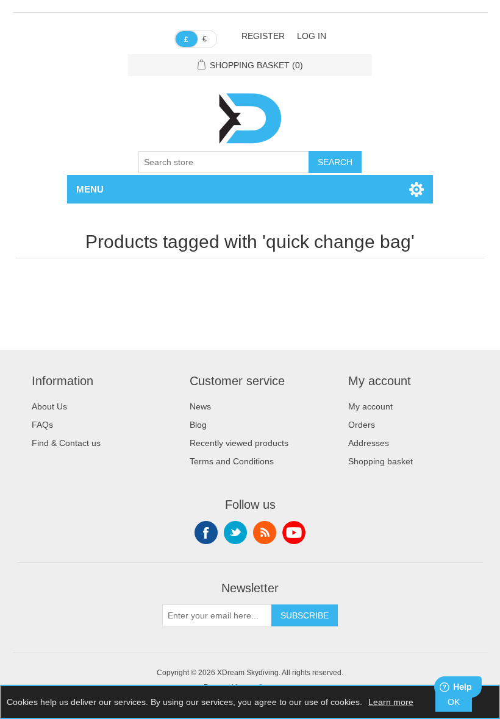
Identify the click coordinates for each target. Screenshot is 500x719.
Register (263, 36)
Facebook (206, 532)
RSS (264, 532)
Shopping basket (380, 461)
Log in (311, 36)
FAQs (42, 425)
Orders (361, 425)
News (200, 406)
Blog (198, 425)
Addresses (368, 443)
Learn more (390, 702)
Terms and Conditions (232, 461)
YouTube (293, 532)
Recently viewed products (239, 443)
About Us (49, 406)
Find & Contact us (66, 443)
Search (335, 162)
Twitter (235, 532)
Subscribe (304, 615)
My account (370, 406)
